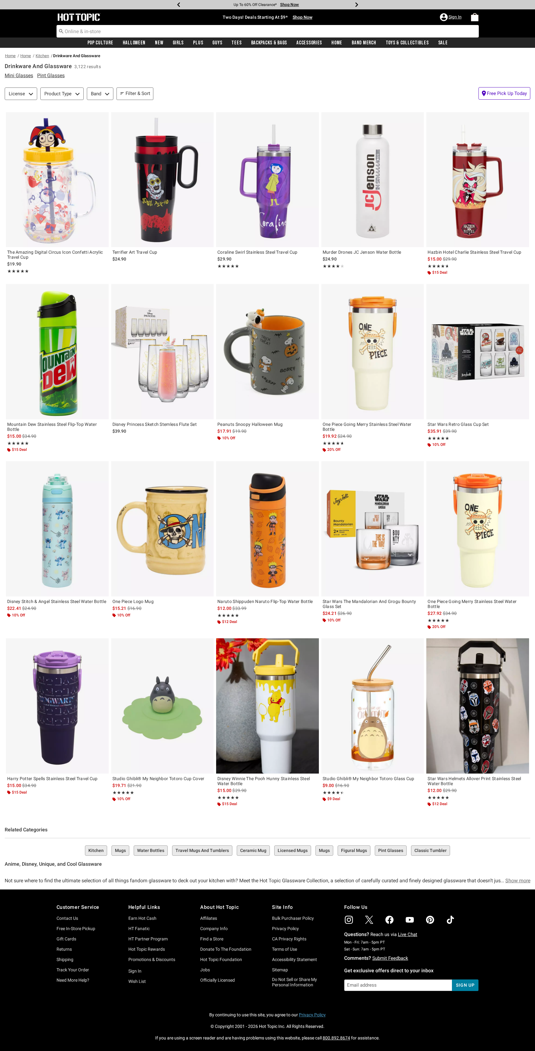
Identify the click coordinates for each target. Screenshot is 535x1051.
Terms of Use (284, 949)
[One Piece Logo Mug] (162, 528)
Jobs (205, 969)
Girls (178, 43)
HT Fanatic (139, 928)
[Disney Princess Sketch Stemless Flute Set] (162, 351)
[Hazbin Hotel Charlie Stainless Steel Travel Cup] (477, 179)
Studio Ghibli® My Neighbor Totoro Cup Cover (158, 778)
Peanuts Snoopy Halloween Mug (250, 424)
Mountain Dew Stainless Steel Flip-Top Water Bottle (52, 427)
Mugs (120, 850)
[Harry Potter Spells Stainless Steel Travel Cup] (57, 705)
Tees (236, 43)
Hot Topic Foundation (221, 959)
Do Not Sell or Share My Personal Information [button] (294, 982)
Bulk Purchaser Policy (293, 918)
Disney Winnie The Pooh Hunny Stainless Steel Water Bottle (263, 781)
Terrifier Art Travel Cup (134, 252)
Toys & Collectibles (407, 43)
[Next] (356, 4)
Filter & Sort (138, 93)
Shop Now (285, 4)
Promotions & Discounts (151, 959)
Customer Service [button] (78, 907)
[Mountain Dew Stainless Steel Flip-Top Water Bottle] (57, 351)
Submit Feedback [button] (390, 958)
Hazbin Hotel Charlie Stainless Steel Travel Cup (474, 252)
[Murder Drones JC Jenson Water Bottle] (372, 179)
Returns (64, 949)
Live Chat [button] (407, 934)
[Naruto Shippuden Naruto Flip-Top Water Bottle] (267, 528)
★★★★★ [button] (18, 271)
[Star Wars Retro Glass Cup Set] (477, 351)
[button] (451, 17)
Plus (198, 43)
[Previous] (178, 4)
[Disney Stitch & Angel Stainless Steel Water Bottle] (57, 528)
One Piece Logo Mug (133, 601)
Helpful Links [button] (144, 907)
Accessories (309, 43)
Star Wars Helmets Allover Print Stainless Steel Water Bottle (474, 781)
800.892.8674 (336, 1037)
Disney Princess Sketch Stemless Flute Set (154, 424)
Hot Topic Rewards (146, 949)
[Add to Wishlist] (102, 118)
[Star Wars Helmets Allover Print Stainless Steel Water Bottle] (477, 705)
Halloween (134, 43)
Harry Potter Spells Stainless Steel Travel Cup (52, 778)
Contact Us (67, 918)
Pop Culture (100, 43)
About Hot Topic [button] (219, 907)
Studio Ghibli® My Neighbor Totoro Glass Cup (368, 778)
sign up (465, 985)
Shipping (65, 959)
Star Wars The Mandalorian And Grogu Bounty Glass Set (369, 604)
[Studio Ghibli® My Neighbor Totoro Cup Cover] (162, 705)
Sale (443, 43)
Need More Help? (73, 980)
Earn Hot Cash (142, 918)
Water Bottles (150, 850)
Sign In (134, 971)
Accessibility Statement (294, 959)
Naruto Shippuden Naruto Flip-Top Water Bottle (265, 601)
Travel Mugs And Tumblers (202, 850)
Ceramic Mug (253, 850)
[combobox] (268, 31)
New (159, 43)
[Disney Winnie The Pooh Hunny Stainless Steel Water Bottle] (267, 705)
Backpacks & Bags (269, 43)
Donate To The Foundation (225, 949)
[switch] (504, 93)
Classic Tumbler (430, 850)
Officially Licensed (217, 980)
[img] (349, 919)
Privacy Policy (285, 928)
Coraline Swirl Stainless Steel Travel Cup (257, 252)
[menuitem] (475, 17)
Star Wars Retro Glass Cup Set (458, 424)
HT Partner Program (148, 938)
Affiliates (208, 918)
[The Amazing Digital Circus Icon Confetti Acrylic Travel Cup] (57, 179)
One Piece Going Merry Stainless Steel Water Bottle (367, 427)
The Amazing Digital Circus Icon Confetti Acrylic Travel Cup (55, 255)
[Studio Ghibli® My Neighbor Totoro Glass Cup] (372, 705)
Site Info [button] (282, 907)
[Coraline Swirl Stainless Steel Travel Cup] (267, 179)
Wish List (137, 981)
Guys (217, 43)
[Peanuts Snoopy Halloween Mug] (267, 351)
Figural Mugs (354, 850)
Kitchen (42, 55)
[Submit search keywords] (61, 31)
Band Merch (364, 43)
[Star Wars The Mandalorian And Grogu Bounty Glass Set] (372, 528)
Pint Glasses (390, 850)
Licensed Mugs (293, 850)
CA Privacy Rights (289, 938)
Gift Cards (66, 938)
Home (336, 43)
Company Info (214, 928)
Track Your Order (73, 969)
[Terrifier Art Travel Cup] (162, 179)
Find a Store (211, 938)
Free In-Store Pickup (76, 928)
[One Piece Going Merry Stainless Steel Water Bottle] (372, 351)
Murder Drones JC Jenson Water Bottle (362, 252)
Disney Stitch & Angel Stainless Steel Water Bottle (56, 601)
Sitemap (280, 969)
